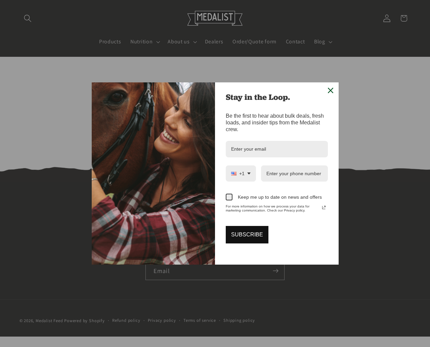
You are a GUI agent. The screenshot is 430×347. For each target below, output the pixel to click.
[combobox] (241, 173)
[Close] (330, 90)
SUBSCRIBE (247, 234)
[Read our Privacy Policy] (324, 207)
